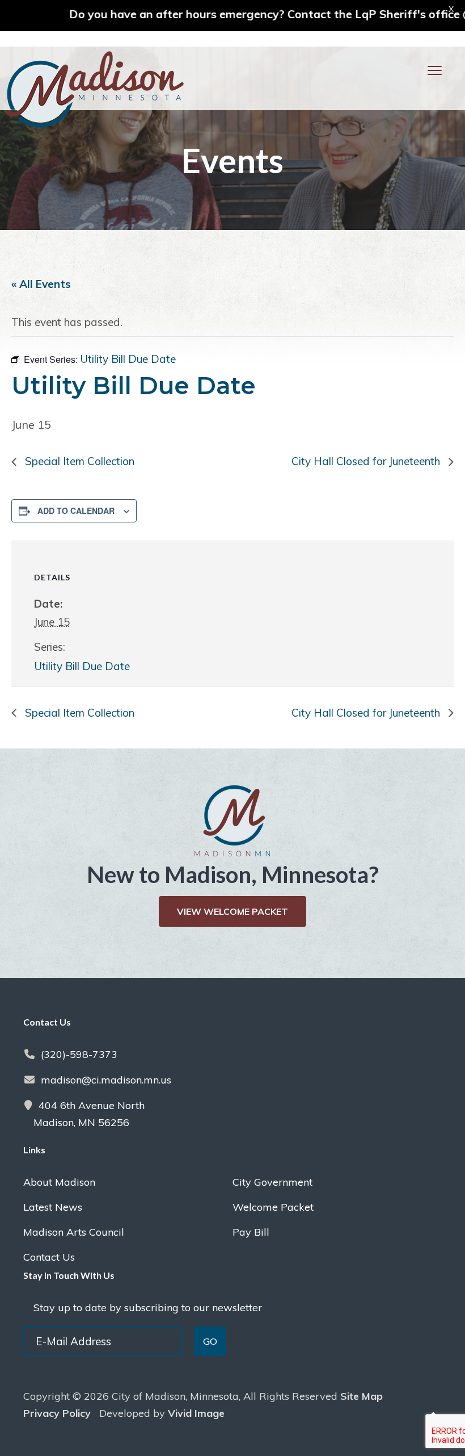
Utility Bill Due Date (82, 666)
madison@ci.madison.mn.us (106, 1079)
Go (210, 1341)
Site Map (361, 1396)
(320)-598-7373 (79, 1054)
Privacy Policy (57, 1413)
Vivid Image (196, 1413)
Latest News (52, 1207)
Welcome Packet (273, 1207)
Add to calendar (76, 510)
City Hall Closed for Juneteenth (367, 461)
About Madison (59, 1182)
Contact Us (49, 1256)
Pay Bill (250, 1232)
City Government (272, 1182)
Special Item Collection (78, 461)
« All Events (41, 284)
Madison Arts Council (73, 1232)
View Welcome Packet (232, 911)
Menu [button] (420, 70)
